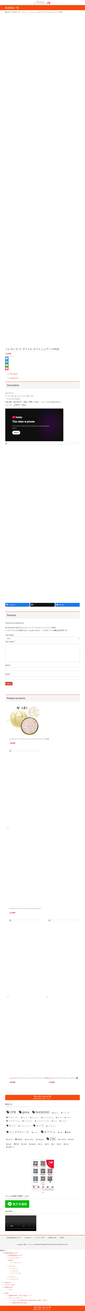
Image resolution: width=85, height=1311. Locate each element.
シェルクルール (13, 1279)
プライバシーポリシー (15, 1298)
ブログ (10, 1290)
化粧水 (19, 1139)
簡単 (48, 1144)
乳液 (68, 1132)
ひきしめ (56, 1112)
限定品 (67, 1144)
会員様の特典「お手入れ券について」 (20, 1295)
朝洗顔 (72, 1139)
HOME (62, 1237)
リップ (40, 1125)
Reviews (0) (13, 378)
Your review (10, 642)
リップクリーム (52, 1126)
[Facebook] (42, 361)
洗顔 (17, 1144)
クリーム (25, 1117)
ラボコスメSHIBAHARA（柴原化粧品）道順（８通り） (30, 1300)
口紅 (53, 1139)
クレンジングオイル (48, 1117)
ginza (25, 1112)
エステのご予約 (39, 1237)
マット (12, 1125)
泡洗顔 (9, 1144)
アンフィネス (66, 1112)
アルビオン (12, 1266)
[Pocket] (42, 368)
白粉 (41, 1144)
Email (8, 674)
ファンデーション (14, 1121)
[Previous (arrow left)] (3, 655)
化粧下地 (10, 1139)
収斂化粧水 (41, 1139)
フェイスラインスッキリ (43, 1121)
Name (8, 665)
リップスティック (19, 1132)
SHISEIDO (42, 1112)
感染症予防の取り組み (19, 1303)
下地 (61, 1132)
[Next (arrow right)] (81, 655)
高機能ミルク (11, 1147)
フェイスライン (28, 1121)
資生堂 (10, 1260)
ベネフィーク (16, 1262)
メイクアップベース (25, 1126)
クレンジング (35, 1117)
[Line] (42, 365)
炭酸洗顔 (33, 1144)
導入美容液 (63, 1139)
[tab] (44, 374)
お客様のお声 (52, 1237)
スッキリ (60, 1117)
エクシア (15, 1268)
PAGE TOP (81, 1270)
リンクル (35, 1132)
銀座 (60, 1144)
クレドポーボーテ (14, 1258)
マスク (55, 1121)
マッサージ (64, 1121)
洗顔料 (25, 1144)
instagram (28, 1237)
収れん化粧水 (30, 1139)
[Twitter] (42, 358)
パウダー (68, 1117)
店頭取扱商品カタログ (14, 1237)
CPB (13, 1112)
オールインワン (13, 1117)
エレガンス (12, 356)
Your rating (9, 635)
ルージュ (50, 1131)
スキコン (15, 1271)
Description (13, 374)
